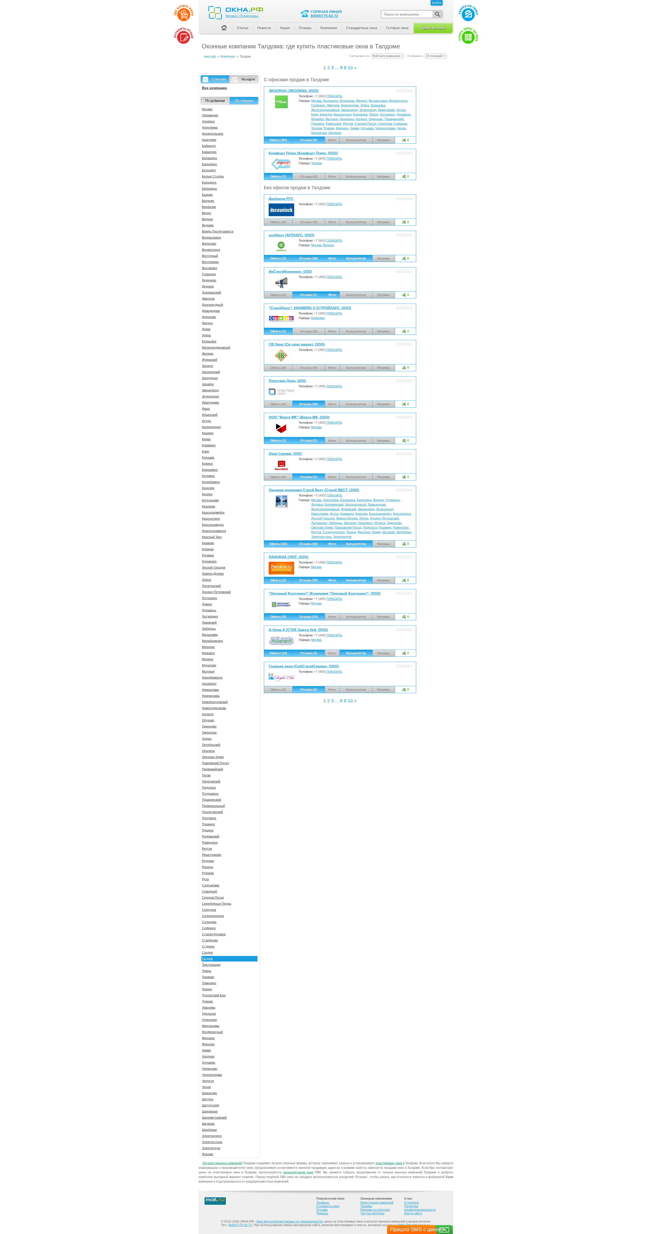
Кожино (207, 463)
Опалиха (208, 751)
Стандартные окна (361, 28)
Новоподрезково (214, 708)
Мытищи (331, 119)
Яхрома (207, 1154)
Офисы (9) (278, 617)
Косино (207, 494)
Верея (206, 213)
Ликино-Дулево (347, 518)
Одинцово (376, 119)
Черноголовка (385, 128)
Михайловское (212, 641)
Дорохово (209, 317)
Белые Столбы (213, 176)
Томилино (209, 983)
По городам (244, 101)
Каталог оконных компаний (222, 1163)
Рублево (208, 873)
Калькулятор (356, 258)
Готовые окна (397, 28)
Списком (219, 79)
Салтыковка (210, 885)
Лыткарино (319, 523)
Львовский (209, 622)
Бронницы (347, 101)
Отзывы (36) (308, 404)
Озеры (207, 739)
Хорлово (208, 1056)
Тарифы (366, 1206)
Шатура (207, 1099)
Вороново (209, 243)
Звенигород (349, 110)
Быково (207, 195)
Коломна (208, 476)
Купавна (208, 555)
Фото (332, 258)
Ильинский (210, 415)
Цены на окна (433, 28)
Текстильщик (211, 965)
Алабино (208, 121)
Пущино (208, 830)
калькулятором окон (298, 1172)
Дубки (206, 329)
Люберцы (336, 523)
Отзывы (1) (308, 295)
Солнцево (209, 922)
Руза (205, 879)
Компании (328, 28)
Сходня (207, 952)
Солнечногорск (334, 532)
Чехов (401, 128)
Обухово (208, 720)
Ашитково (209, 140)
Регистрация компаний (376, 1202)
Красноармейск (380, 514)
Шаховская (319, 133)
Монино (207, 659)
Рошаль (207, 867)
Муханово (209, 665)
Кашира (207, 433)
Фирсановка (210, 1026)
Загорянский (211, 372)
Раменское (334, 124)
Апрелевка (331, 500)
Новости (264, 28)
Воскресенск (398, 101)
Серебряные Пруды (216, 904)
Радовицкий (210, 836)
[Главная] (223, 28)
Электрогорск (212, 1136)
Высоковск (209, 268)
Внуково (208, 225)
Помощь (322, 1213)
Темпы (206, 971)
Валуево (208, 201)
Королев (326, 114)
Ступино (208, 946)
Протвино (209, 818)
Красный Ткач (212, 537)
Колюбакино (211, 482)
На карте (248, 79)
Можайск (317, 119)
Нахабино (346, 119)
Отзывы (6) (308, 140)
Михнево (208, 647)
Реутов (348, 124)
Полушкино (210, 794)
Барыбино (209, 164)
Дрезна (207, 323)
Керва (206, 439)
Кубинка (208, 549)
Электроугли (342, 537)
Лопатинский (211, 586)
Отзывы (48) (308, 258)
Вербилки (209, 207)
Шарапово (209, 1093)
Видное (361, 101)
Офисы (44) (278, 544)
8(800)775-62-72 (324, 16)
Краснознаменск (214, 531)
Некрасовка (210, 690)
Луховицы (404, 114)
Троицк (351, 532)
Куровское (360, 114)
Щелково (335, 133)
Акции (285, 28)
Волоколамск (378, 101)
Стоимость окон (327, 1206)
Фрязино (342, 128)
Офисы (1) (278, 176)
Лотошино (387, 114)
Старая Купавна (214, 934)
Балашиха (330, 101)
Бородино (209, 182)
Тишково (208, 977)
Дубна (364, 105)
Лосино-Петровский (384, 518)
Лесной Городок (322, 518)
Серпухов (385, 124)
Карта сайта (413, 1213)
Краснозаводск (213, 525)
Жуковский (348, 509)
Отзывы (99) (308, 580)
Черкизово (209, 1069)
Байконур (209, 146)
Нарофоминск (212, 677)
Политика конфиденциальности (420, 1208)
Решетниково (211, 855)
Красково (208, 506)
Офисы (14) (278, 653)
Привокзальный (213, 806)
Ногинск (361, 119)
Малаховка (210, 635)
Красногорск (342, 114)
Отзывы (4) (308, 653)
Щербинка (404, 532)
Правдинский (394, 119)
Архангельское (212, 133)
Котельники (210, 500)
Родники (208, 861)
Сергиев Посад (365, 124)
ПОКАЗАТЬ (334, 96)
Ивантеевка (386, 110)
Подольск (370, 527)
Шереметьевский (214, 1117)
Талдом (316, 128)
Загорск (207, 366)
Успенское (209, 1020)
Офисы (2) (278, 258)
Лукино (207, 604)
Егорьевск (378, 105)
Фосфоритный (212, 1032)
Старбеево (210, 940)
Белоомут (209, 170)
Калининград (211, 427)
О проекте (411, 1202)
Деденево (209, 280)
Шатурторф (210, 1105)
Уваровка (208, 1007)
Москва (316, 101)
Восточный (210, 256)
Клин (314, 114)
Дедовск (317, 504)
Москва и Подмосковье (242, 16)
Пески (206, 775)
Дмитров (333, 105)
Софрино (400, 124)
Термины (322, 1202)
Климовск (318, 318)
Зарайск (208, 384)
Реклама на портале (375, 1210)
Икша (206, 408)
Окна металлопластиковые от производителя (289, 1221)
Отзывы (305, 28)
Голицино (318, 105)
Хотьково (367, 128)
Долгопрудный (355, 504)
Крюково (208, 543)
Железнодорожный (325, 110)
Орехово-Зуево (322, 527)
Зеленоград (367, 110)
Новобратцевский (215, 702)
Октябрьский (211, 745)
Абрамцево (210, 115)
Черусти (208, 1081)
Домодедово (350, 105)
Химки (354, 128)
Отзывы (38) (308, 544)
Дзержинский (334, 504)
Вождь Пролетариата (217, 231)
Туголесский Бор (214, 995)
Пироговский (211, 781)
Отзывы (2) (308, 440)
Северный (209, 891)
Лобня (373, 114)
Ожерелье (209, 732)
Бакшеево (209, 152)
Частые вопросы (372, 1213)
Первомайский (212, 769)
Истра (401, 110)
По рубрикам (215, 101)
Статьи (242, 28)
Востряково (210, 262)
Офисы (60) (278, 140)
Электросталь (321, 537)
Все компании (214, 88)
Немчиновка (211, 696)
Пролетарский (212, 812)
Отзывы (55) (308, 617)
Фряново (208, 1044)
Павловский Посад (348, 527)
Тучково (328, 128)
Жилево (207, 353)
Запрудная (210, 378)
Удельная (209, 1014)
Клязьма (208, 457)
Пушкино (317, 124)
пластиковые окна (389, 1163)
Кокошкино (210, 470)
